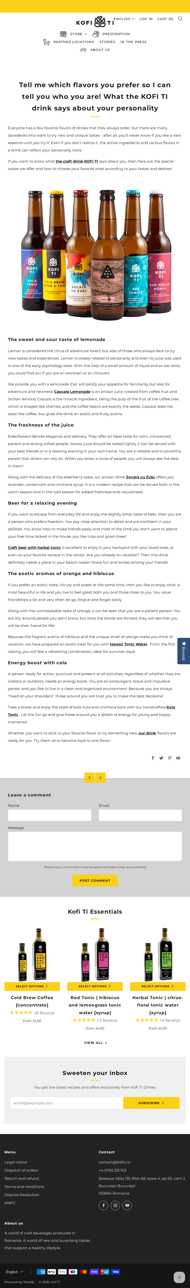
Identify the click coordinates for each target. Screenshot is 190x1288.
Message (16, 827)
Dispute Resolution (21, 1194)
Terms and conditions (24, 1186)
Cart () (165, 19)
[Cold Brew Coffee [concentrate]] (32, 954)
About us (100, 50)
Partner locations (73, 42)
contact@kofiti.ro (114, 1162)
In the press (133, 42)
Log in (146, 19)
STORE (76, 34)
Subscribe (149, 1103)
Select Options (30, 986)
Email (104, 805)
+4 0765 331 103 (112, 1170)
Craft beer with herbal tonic (34, 547)
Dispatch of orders (21, 1170)
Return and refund (21, 1178)
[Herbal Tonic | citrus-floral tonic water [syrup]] (158, 954)
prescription (116, 34)
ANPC (10, 1203)
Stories (107, 42)
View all (93, 1043)
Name (13, 805)
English (122, 19)
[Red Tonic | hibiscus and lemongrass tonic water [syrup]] (95, 954)
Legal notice (15, 1162)
